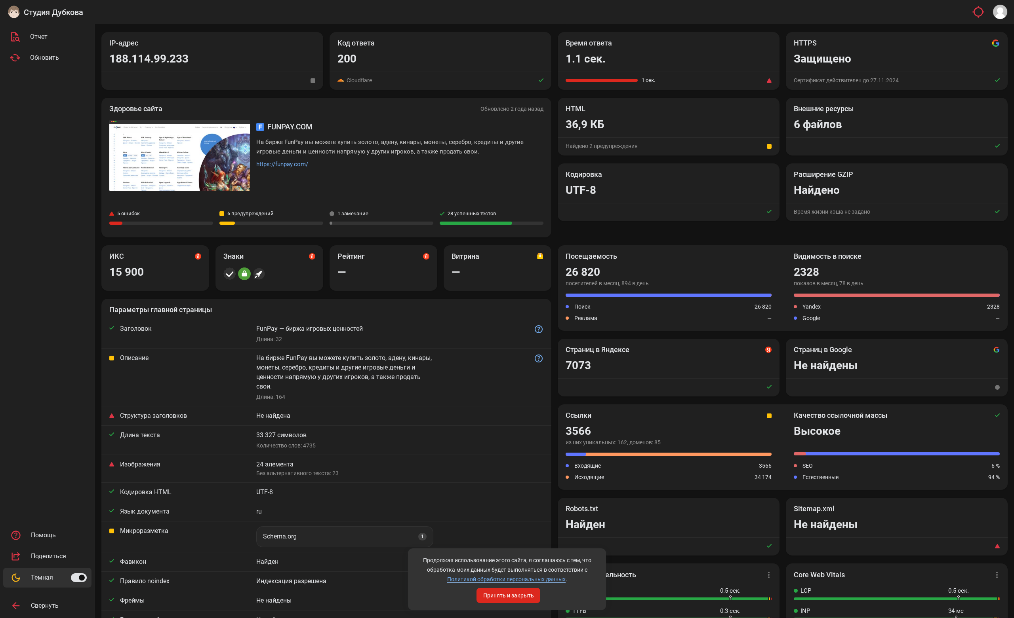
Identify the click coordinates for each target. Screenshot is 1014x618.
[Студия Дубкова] (13, 11)
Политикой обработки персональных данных (506, 579)
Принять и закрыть (508, 595)
